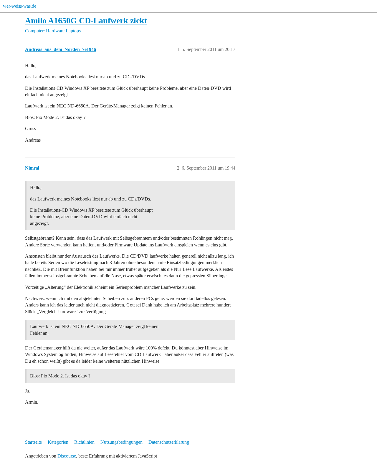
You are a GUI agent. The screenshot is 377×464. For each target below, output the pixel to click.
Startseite (33, 442)
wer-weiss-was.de (19, 6)
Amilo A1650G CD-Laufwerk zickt (86, 20)
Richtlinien (84, 442)
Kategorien (58, 442)
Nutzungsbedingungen (121, 442)
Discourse (66, 455)
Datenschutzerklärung (168, 442)
